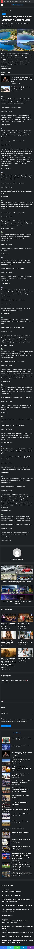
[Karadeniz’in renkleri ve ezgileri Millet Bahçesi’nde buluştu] (8, 618)
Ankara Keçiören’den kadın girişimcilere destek (25, 659)
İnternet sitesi (4, 713)
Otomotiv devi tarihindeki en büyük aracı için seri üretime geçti (22, 781)
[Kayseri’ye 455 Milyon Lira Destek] (6, 740)
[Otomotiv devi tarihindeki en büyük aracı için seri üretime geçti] (6, 783)
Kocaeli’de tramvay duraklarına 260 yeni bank (25, 641)
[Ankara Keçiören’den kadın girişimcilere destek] (25, 652)
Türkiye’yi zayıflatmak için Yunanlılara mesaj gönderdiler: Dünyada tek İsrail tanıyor (20, 789)
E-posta (3, 707)
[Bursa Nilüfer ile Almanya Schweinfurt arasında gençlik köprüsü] (25, 618)
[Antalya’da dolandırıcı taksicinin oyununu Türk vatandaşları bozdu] (6, 769)
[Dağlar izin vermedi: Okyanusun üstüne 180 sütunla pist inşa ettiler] (6, 874)
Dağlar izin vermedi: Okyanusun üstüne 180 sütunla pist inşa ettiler (21, 873)
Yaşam (9, 10)
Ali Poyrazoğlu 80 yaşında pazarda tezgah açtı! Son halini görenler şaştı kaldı (21, 79)
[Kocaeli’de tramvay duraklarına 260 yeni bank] (25, 635)
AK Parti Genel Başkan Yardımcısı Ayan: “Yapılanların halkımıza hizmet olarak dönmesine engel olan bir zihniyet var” (21, 856)
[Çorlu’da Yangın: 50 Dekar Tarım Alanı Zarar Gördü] (6, 762)
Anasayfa (5, 10)
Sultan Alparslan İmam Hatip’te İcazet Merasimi (21, 847)
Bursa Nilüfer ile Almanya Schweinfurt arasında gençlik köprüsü (25, 625)
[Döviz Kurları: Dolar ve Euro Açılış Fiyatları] (6, 842)
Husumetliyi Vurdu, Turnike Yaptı (21, 745)
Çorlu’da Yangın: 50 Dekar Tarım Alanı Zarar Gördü (21, 760)
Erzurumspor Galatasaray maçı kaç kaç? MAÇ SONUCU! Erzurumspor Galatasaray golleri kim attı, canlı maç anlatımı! (22, 865)
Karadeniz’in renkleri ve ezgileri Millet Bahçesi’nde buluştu (8, 625)
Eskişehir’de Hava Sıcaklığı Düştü (21, 832)
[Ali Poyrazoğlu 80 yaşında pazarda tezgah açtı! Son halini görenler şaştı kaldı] (5, 79)
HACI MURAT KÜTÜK (8, 23)
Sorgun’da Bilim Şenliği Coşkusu (21, 814)
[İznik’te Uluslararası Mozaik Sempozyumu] (6, 805)
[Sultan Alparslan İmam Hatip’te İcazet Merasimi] (6, 849)
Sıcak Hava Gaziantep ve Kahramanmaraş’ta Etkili (16, 809)
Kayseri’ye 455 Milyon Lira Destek (21, 738)
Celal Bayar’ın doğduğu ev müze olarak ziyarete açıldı (21, 774)
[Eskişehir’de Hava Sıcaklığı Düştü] (6, 835)
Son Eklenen (17, 733)
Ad (2, 701)
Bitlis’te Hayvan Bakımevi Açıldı (20, 821)
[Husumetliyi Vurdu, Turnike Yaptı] (6, 747)
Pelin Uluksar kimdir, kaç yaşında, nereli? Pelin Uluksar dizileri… (8, 642)
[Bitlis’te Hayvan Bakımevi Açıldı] (6, 823)
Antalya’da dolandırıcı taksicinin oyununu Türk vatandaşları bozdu (21, 767)
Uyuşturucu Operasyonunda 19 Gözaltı (13, 828)
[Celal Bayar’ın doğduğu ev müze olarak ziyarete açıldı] (5, 89)
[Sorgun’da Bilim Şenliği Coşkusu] (6, 816)
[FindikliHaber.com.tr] (17, 5)
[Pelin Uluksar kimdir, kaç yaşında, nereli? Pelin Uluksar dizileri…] (8, 635)
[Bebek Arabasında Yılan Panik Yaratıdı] (6, 798)
